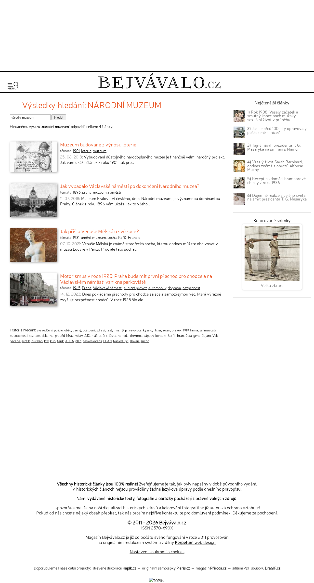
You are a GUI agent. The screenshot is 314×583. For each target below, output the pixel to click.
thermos (136, 335)
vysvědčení (44, 330)
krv (46, 341)
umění (86, 237)
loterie (86, 150)
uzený (77, 330)
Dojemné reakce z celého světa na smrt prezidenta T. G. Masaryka (277, 197)
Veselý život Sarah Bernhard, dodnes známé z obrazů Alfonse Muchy (275, 165)
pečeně (15, 341)
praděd (60, 335)
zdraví (100, 330)
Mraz (69, 335)
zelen (166, 330)
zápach (149, 335)
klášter (96, 335)
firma (194, 330)
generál (198, 335)
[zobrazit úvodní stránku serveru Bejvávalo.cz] (159, 87)
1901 (76, 150)
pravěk (177, 330)
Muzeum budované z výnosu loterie (98, 144)
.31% (87, 335)
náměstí (114, 192)
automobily (157, 287)
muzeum (99, 150)
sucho (145, 341)
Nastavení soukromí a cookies (157, 551)
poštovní (89, 330)
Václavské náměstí (107, 287)
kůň (53, 341)
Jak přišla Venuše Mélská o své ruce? (99, 231)
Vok (215, 335)
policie (58, 330)
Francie (134, 237)
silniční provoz (135, 287)
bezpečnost (191, 287)
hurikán (37, 341)
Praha (87, 287)
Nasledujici (120, 341)
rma (116, 330)
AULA (69, 341)
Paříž (122, 237)
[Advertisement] (157, 34)
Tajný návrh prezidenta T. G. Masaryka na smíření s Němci (274, 147)
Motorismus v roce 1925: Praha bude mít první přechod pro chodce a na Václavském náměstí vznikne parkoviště (136, 278)
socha (112, 237)
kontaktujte (172, 512)
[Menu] (13, 86)
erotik (26, 341)
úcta (188, 335)
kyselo (147, 330)
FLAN (107, 341)
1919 (186, 330)
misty (79, 335)
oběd (67, 330)
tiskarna (47, 335)
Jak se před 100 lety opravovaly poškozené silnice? (277, 130)
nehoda (123, 335)
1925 (76, 287)
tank (60, 341)
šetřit (172, 335)
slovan (134, 341)
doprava (174, 287)
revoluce (135, 330)
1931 (76, 237)
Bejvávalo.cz (172, 522)
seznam (34, 335)
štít (105, 335)
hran (180, 335)
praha (87, 192)
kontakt (161, 335)
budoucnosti (18, 335)
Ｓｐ (124, 330)
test (109, 330)
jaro (208, 335)
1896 (77, 192)
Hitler (157, 330)
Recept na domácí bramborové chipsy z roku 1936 (276, 180)
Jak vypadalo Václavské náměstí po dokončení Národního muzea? (129, 185)
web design (195, 542)
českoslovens (92, 341)
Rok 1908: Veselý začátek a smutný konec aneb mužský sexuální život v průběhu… (272, 115)
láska (112, 335)
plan (78, 341)
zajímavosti (207, 330)
